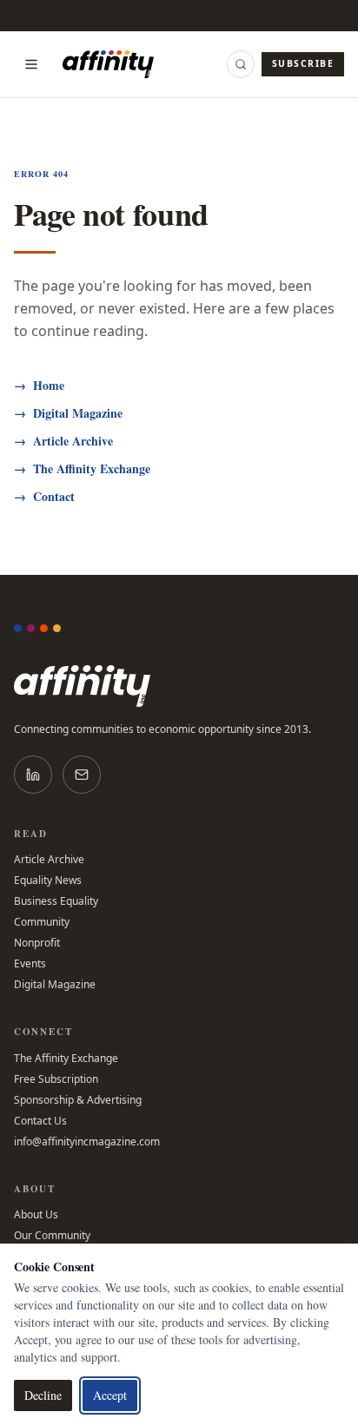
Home (39, 385)
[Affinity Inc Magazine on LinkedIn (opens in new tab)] (33, 774)
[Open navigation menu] (31, 64)
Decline (43, 1395)
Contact (44, 496)
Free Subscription (56, 1079)
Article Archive (63, 441)
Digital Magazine (68, 413)
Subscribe (303, 63)
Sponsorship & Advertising (78, 1100)
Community (42, 922)
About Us (36, 1215)
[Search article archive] (241, 64)
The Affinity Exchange (82, 469)
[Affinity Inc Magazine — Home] (179, 686)
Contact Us (40, 1121)
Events (30, 964)
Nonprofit (37, 943)
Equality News (48, 880)
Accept (110, 1395)
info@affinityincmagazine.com (87, 1142)
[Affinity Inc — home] (108, 64)
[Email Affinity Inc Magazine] (82, 774)
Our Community (52, 1236)
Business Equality (56, 901)
